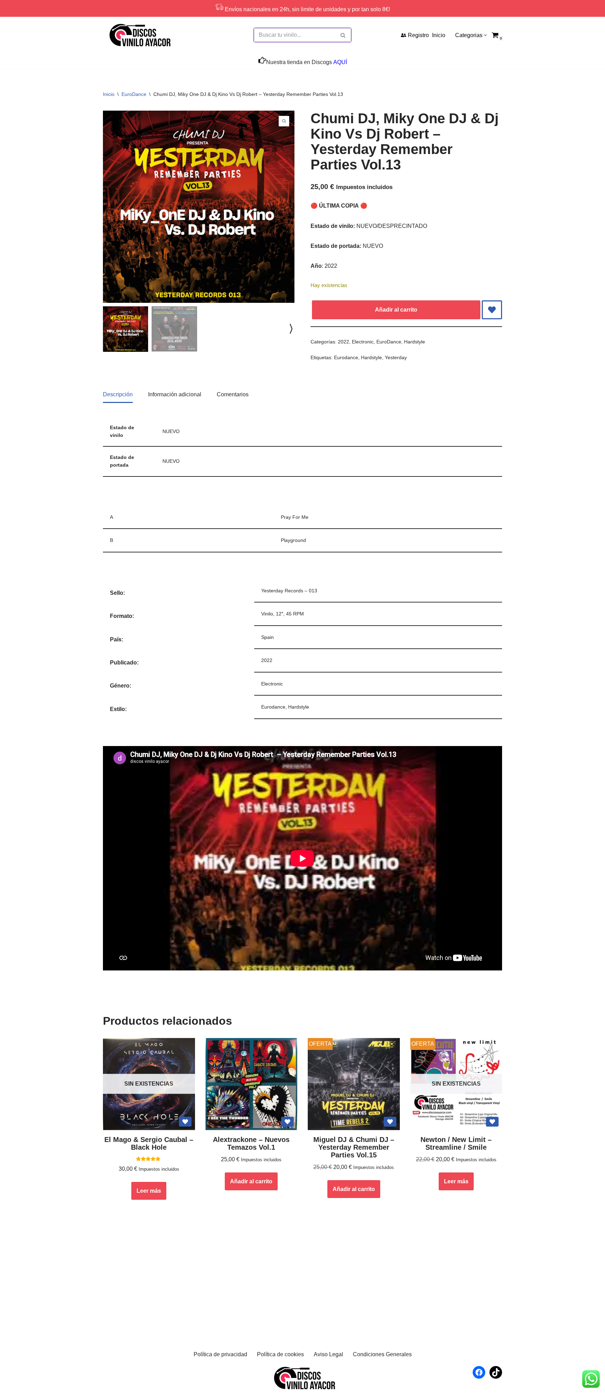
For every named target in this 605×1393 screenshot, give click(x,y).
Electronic (363, 341)
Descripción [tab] (118, 394)
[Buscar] (343, 35)
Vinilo (267, 614)
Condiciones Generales (382, 1354)
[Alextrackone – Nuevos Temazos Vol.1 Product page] (251, 1084)
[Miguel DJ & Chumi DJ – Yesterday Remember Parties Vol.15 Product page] (353, 1084)
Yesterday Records (282, 590)
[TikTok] (495, 1372)
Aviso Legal (328, 1354)
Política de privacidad (220, 1354)
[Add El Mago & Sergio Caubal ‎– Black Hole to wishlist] (185, 1122)
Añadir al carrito (396, 310)
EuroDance (133, 94)
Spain (267, 637)
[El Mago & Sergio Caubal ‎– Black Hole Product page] (148, 1084)
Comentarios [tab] (233, 394)
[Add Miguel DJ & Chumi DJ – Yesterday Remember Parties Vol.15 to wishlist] (390, 1122)
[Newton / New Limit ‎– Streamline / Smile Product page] (456, 1084)
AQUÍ (340, 62)
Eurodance (346, 357)
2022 (343, 341)
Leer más (149, 1191)
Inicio (438, 35)
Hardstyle (414, 341)
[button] (485, 35)
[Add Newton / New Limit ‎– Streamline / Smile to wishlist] (492, 1122)
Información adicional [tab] (174, 394)
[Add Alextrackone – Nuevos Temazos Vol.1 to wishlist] (287, 1122)
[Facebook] (479, 1372)
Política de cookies (280, 1354)
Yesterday (396, 357)
